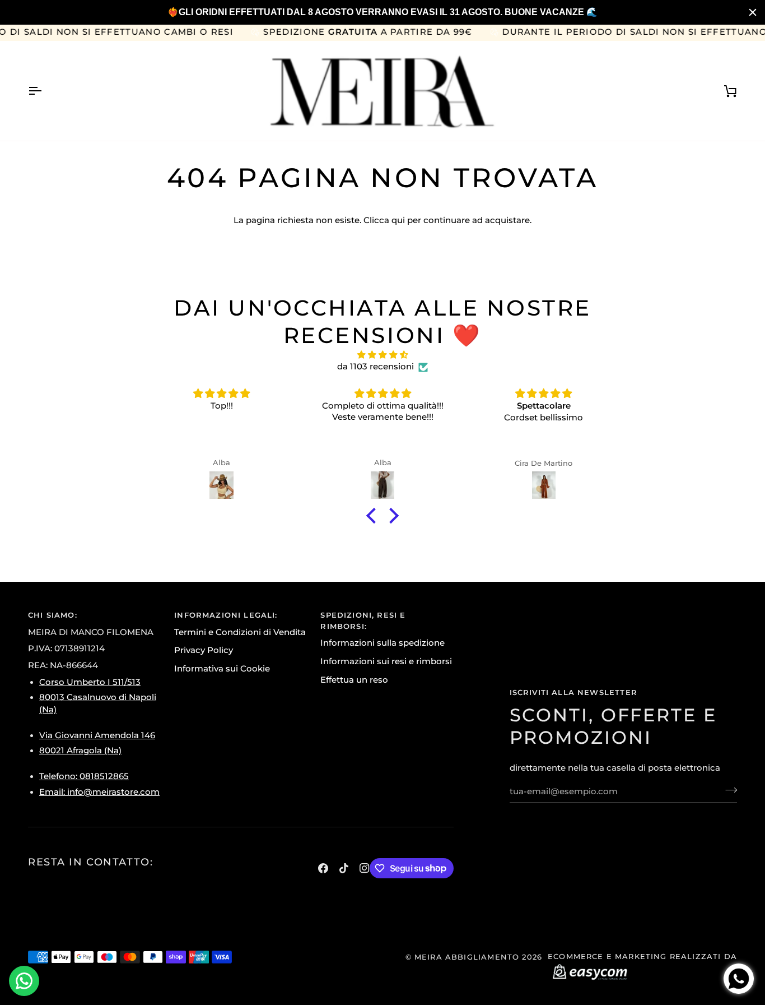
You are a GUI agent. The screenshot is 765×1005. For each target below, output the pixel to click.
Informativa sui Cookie (222, 669)
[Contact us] (24, 981)
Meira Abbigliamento (466, 956)
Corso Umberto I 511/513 (90, 682)
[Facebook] (323, 868)
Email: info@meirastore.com (99, 792)
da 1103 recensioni (375, 367)
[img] (382, 355)
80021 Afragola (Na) (80, 750)
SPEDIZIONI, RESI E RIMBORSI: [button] (362, 620)
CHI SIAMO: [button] (52, 614)
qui (398, 220)
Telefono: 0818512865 (84, 776)
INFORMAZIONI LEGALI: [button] (225, 614)
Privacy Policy (203, 650)
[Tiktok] (343, 868)
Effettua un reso (354, 680)
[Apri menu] (45, 91)
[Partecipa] (728, 790)
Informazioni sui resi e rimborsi (386, 661)
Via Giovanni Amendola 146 (97, 735)
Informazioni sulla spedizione (382, 643)
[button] (374, 516)
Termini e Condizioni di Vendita (240, 632)
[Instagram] (365, 868)
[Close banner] (752, 12)
